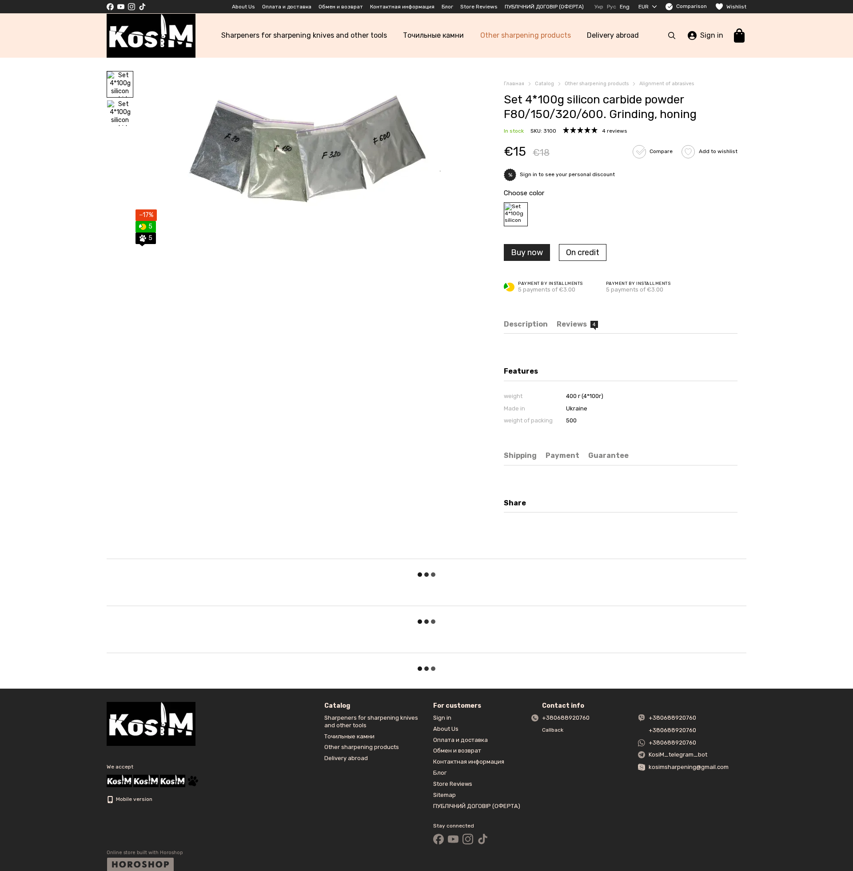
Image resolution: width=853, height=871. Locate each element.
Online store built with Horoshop (145, 852)
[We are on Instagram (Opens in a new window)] (131, 6)
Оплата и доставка (286, 7)
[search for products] (672, 35)
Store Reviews (479, 7)
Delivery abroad (613, 35)
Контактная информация (402, 7)
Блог (447, 7)
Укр (598, 6)
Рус (611, 6)
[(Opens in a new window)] (193, 780)
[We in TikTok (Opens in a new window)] (142, 6)
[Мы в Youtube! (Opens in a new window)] (120, 6)
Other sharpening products (525, 35)
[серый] (516, 214)
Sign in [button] (528, 174)
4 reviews (614, 131)
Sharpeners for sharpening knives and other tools (304, 35)
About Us (243, 7)
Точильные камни (433, 35)
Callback (552, 730)
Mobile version (133, 799)
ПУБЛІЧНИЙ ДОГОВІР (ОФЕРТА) (544, 7)
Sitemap (444, 795)
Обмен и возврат (341, 7)
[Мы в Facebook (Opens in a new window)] (110, 6)
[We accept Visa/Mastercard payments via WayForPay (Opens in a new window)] (172, 780)
